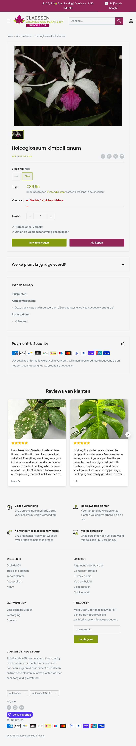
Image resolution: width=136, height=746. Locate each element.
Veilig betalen (82, 586)
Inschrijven (86, 639)
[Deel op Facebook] (103, 156)
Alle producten (24, 36)
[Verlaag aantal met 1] (30, 216)
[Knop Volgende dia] (128, 434)
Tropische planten (18, 570)
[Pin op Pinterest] (109, 156)
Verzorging (13, 615)
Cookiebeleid (82, 592)
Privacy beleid (82, 576)
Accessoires (14, 581)
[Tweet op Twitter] (115, 156)
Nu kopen (97, 242)
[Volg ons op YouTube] (21, 707)
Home (10, 36)
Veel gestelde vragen (20, 609)
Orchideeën (14, 565)
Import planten (16, 576)
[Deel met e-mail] (122, 156)
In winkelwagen (39, 242)
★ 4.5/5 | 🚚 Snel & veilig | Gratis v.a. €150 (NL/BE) (68, 6)
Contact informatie (85, 570)
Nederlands (14, 693)
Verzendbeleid (83, 581)
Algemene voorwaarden (88, 565)
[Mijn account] (131, 21)
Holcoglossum (22, 156)
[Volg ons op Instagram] (15, 707)
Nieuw (10, 586)
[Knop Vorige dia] (8, 434)
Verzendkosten (56, 191)
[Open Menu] (8, 21)
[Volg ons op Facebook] (9, 707)
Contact (11, 620)
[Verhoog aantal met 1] (51, 216)
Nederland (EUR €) (41, 693)
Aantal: (16, 216)
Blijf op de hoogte (115, 6)
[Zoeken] (119, 21)
